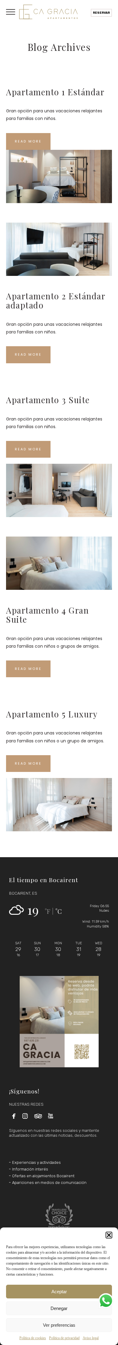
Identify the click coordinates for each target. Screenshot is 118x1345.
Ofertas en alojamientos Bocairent (43, 1176)
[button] (109, 1235)
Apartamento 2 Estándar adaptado (55, 300)
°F (47, 911)
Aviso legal (91, 1338)
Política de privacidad (64, 1338)
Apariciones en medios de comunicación (49, 1182)
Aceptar (59, 1291)
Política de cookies (32, 1338)
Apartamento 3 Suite (48, 399)
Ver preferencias (59, 1325)
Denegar (59, 1308)
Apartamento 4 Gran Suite (47, 614)
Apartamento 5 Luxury (51, 714)
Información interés (30, 1169)
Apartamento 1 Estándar (55, 91)
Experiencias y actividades (36, 1162)
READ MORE (28, 141)
